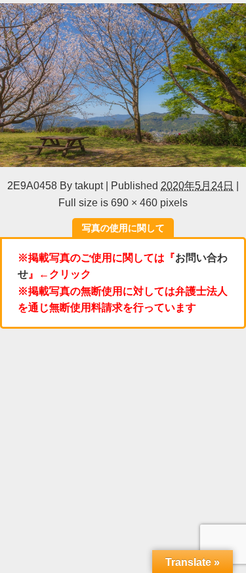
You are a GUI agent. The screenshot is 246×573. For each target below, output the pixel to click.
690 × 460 (134, 202)
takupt (89, 185)
